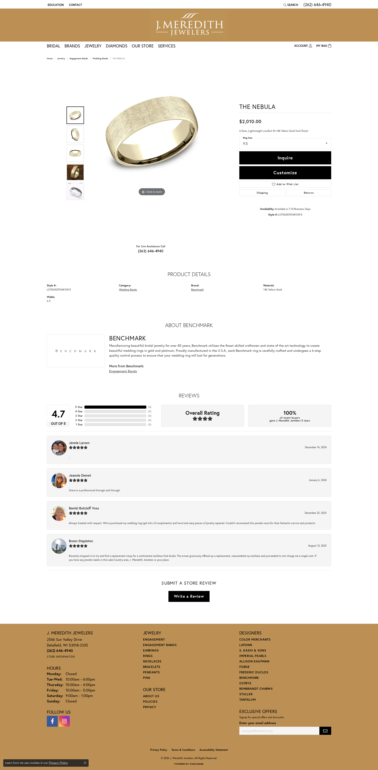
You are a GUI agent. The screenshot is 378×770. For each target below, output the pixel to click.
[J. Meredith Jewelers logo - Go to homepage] (189, 25)
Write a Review (189, 596)
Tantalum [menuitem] (247, 699)
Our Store (143, 46)
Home (49, 58)
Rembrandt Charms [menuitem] (256, 688)
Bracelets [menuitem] (151, 667)
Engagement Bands (79, 58)
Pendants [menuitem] (151, 672)
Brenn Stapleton (81, 541)
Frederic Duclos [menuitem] (253, 672)
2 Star (79, 420)
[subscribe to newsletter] (325, 731)
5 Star (79, 407)
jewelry (61, 58)
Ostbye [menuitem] (245, 683)
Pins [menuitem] (146, 678)
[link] (75, 5)
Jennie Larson (79, 443)
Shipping (262, 192)
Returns (309, 192)
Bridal (53, 46)
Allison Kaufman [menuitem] (254, 661)
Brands (72, 46)
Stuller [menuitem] (246, 694)
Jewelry (93, 46)
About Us (151, 696)
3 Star (79, 415)
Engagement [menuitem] (154, 639)
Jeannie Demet (80, 475)
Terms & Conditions (183, 749)
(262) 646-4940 (151, 251)
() (149, 407)
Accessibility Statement (214, 749)
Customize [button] (285, 172)
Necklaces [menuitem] (152, 661)
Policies (150, 701)
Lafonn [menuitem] (245, 645)
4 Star (79, 411)
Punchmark (196, 764)
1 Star (79, 424)
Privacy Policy (158, 749)
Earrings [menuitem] (151, 650)
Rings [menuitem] (148, 656)
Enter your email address (257, 723)
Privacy (149, 707)
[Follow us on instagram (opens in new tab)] (64, 721)
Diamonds (116, 46)
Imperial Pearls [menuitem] (252, 656)
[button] (55, 5)
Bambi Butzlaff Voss (84, 508)
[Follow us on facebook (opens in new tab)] (52, 721)
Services (166, 46)
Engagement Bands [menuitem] (160, 645)
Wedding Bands (100, 58)
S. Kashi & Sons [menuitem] (252, 650)
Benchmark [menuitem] (249, 678)
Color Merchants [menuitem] (255, 639)
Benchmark (197, 289)
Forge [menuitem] (244, 667)
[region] (151, 153)
